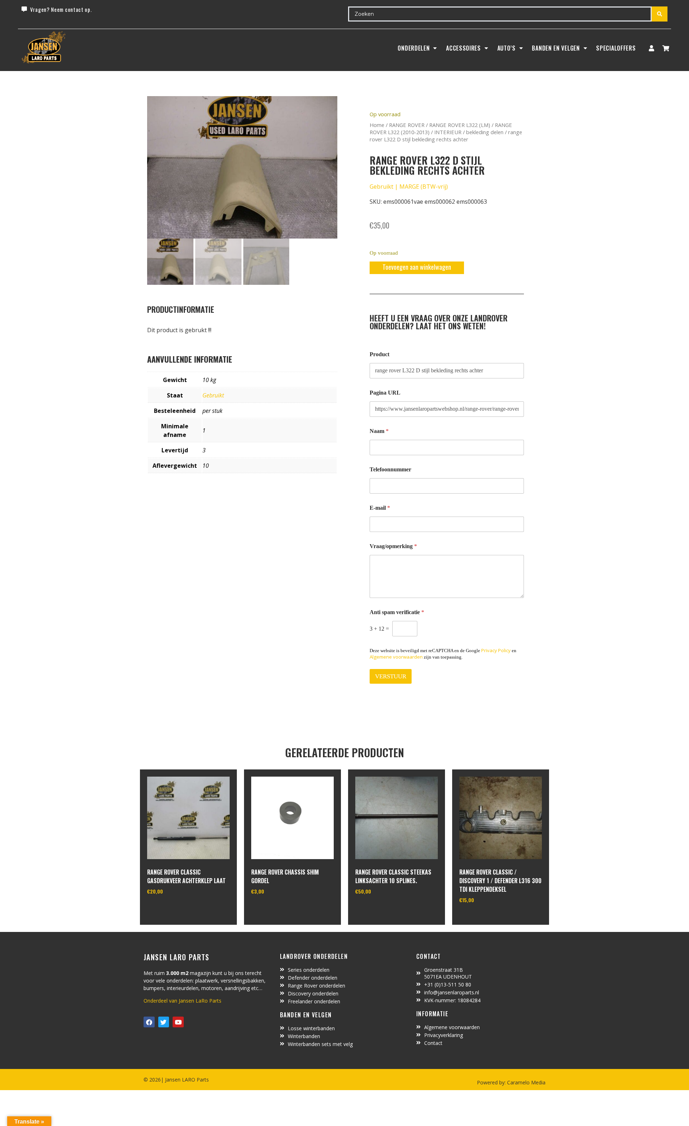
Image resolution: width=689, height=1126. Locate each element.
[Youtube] (178, 1022)
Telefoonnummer (390, 469)
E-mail (380, 508)
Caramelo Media (525, 1082)
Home (377, 124)
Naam (379, 431)
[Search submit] (659, 14)
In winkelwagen (174, 910)
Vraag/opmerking (393, 546)
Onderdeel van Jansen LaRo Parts (182, 1000)
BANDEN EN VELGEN (556, 48)
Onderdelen (414, 48)
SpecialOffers (616, 48)
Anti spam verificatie (397, 612)
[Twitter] (163, 1022)
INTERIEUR (447, 132)
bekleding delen (484, 132)
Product (379, 354)
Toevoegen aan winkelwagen (417, 267)
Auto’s (506, 48)
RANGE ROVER (407, 124)
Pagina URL (385, 393)
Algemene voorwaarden (396, 657)
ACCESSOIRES (463, 48)
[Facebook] (149, 1022)
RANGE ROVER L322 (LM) (459, 124)
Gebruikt (213, 395)
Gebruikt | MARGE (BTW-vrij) (409, 186)
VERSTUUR (390, 676)
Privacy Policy (496, 650)
